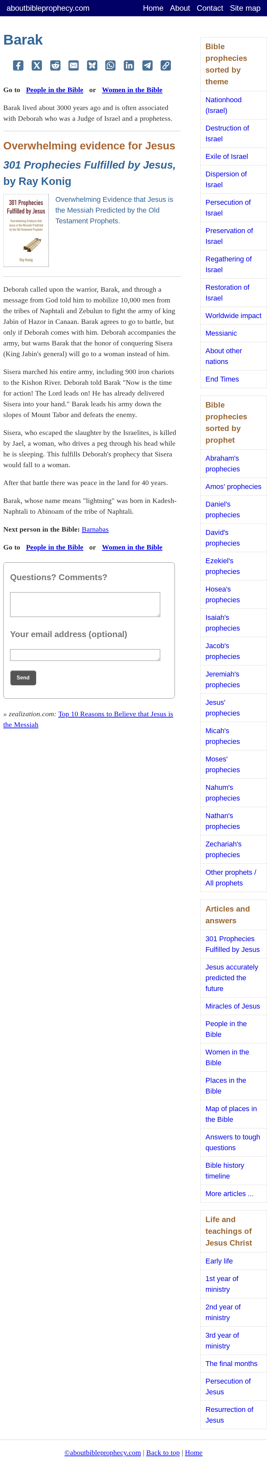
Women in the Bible (132, 90)
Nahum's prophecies (222, 792)
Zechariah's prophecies (223, 849)
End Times (222, 379)
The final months (231, 1364)
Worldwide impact (233, 316)
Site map (245, 8)
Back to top (163, 1452)
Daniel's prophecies (222, 509)
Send (23, 677)
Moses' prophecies (222, 764)
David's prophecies (222, 537)
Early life (219, 1261)
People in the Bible (54, 90)
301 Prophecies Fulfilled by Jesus (232, 944)
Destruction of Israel (227, 133)
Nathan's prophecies (222, 821)
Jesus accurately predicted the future (231, 978)
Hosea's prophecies (222, 594)
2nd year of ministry (223, 1312)
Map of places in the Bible (231, 1114)
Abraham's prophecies (222, 463)
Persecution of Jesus (228, 1386)
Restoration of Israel (227, 292)
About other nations (223, 356)
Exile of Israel (226, 156)
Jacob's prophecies (222, 651)
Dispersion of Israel (226, 179)
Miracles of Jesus (232, 1006)
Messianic (221, 333)
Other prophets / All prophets (230, 877)
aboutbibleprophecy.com (48, 8)
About (180, 8)
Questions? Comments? (58, 577)
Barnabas (95, 529)
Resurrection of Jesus (229, 1414)
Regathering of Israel (228, 264)
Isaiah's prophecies (222, 622)
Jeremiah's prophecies (222, 679)
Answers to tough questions (232, 1142)
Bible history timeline (224, 1170)
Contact (210, 8)
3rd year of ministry (222, 1340)
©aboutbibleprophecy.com (102, 1452)
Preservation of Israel (229, 236)
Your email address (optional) (68, 634)
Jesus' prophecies (222, 707)
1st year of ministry (221, 1284)
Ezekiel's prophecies (222, 566)
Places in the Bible (225, 1085)
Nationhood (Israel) (223, 105)
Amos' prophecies (233, 486)
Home (153, 8)
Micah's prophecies (222, 736)
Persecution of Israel (228, 207)
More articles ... (229, 1194)
